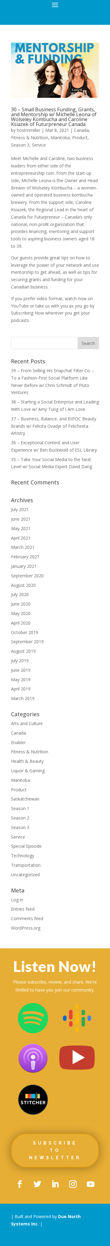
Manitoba (60, 137)
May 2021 (21, 528)
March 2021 (23, 547)
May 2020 (21, 613)
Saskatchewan (25, 799)
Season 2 (20, 818)
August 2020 (23, 585)
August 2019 (23, 651)
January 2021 (24, 566)
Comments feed (27, 918)
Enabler (18, 742)
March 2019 (23, 698)
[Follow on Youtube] (90, 1184)
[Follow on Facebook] (19, 1184)
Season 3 (20, 145)
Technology (22, 855)
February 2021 (25, 557)
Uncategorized (25, 874)
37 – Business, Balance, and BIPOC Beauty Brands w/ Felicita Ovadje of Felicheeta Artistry (53, 426)
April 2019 (21, 689)
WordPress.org (25, 928)
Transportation (26, 865)
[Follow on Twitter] (37, 1184)
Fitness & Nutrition (29, 137)
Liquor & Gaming (28, 771)
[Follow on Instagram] (72, 1184)
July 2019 (20, 660)
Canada (81, 130)
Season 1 (20, 808)
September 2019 (27, 641)
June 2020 (21, 604)
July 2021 (20, 509)
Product (80, 137)
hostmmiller (28, 130)
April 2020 (21, 623)
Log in (17, 900)
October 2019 (24, 632)
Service (39, 145)
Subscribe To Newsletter (55, 1150)
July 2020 (20, 594)
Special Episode (26, 846)
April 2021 (21, 538)
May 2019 (21, 679)
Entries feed (23, 909)
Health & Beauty (27, 761)
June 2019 (21, 670)
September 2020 (27, 576)
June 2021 (21, 519)
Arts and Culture (27, 723)
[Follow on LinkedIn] (55, 1184)
